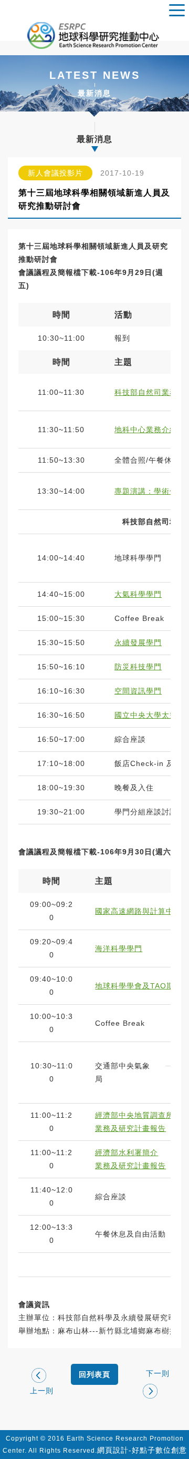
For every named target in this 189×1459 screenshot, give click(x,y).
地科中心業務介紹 (145, 429)
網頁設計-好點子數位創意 (142, 1450)
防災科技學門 (138, 666)
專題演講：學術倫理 (149, 491)
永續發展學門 (138, 642)
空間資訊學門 (138, 691)
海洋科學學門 (118, 948)
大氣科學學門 (138, 594)
